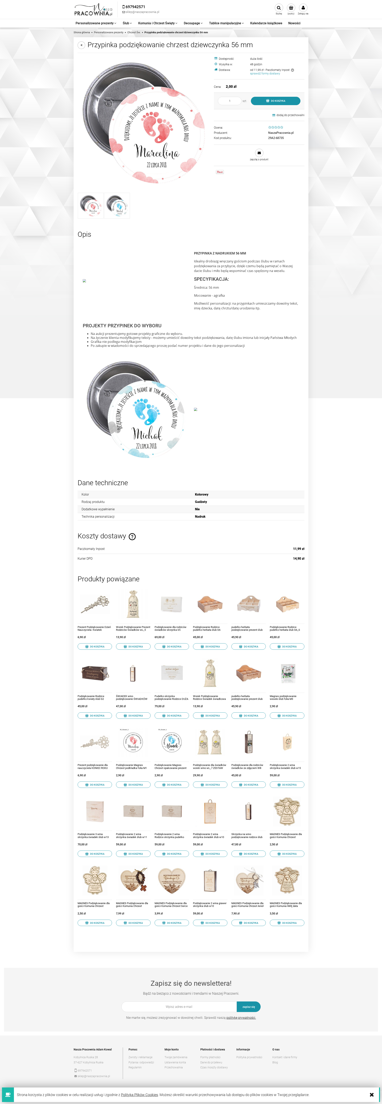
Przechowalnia (174, 1067)
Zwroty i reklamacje (140, 1057)
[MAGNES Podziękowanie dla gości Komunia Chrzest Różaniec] (133, 880)
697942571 (85, 1070)
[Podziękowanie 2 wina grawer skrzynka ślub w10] (210, 880)
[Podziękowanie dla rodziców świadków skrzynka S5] (172, 604)
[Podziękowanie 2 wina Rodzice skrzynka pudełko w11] (172, 811)
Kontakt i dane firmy (284, 1057)
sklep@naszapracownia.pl (94, 1076)
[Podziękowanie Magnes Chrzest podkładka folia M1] (133, 742)
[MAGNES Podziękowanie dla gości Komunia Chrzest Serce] (172, 880)
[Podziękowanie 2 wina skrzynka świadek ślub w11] (133, 811)
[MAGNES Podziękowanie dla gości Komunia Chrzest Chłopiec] (95, 880)
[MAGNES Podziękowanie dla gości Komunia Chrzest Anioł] (248, 880)
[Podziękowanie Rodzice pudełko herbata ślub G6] (210, 604)
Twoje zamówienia (176, 1057)
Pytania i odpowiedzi (141, 1062)
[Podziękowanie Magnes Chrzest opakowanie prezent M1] (172, 742)
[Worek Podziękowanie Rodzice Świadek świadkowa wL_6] (210, 673)
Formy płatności (210, 1057)
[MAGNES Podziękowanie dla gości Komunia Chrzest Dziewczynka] (287, 811)
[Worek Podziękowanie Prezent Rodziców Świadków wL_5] (133, 604)
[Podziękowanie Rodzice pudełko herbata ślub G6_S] (287, 604)
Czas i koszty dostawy (214, 1067)
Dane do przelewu (211, 1062)
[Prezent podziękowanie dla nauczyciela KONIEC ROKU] (95, 742)
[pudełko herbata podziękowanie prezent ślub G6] (248, 673)
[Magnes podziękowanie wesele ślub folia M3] (287, 673)
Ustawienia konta (175, 1062)
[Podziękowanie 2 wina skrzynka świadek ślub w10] (210, 811)
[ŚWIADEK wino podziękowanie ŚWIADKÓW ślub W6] (133, 673)
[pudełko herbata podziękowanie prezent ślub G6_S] (248, 604)
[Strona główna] (93, 9)
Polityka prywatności (249, 1057)
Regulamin (135, 1067)
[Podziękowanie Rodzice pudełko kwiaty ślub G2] (95, 673)
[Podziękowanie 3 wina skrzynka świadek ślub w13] (95, 811)
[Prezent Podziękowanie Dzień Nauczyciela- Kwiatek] (95, 604)
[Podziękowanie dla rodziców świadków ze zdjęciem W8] (248, 742)
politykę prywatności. (241, 1018)
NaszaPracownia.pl (281, 133)
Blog (275, 1062)
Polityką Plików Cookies (139, 1095)
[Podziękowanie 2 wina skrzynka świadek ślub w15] (287, 742)
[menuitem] (96, 23)
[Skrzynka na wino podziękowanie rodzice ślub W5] (248, 811)
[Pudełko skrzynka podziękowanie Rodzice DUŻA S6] (172, 673)
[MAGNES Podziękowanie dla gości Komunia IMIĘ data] (287, 880)
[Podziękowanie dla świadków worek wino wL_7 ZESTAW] (210, 742)
